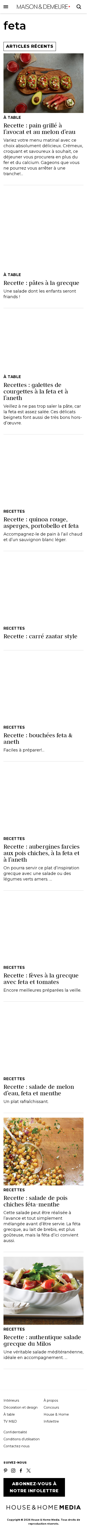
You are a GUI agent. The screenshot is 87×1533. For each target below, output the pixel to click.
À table (9, 1414)
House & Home (56, 1414)
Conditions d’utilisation (21, 1439)
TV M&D (10, 1421)
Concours (51, 1407)
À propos (51, 1400)
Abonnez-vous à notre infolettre (34, 1487)
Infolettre (51, 1421)
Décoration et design (20, 1407)
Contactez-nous (16, 1446)
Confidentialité (15, 1432)
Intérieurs (11, 1400)
